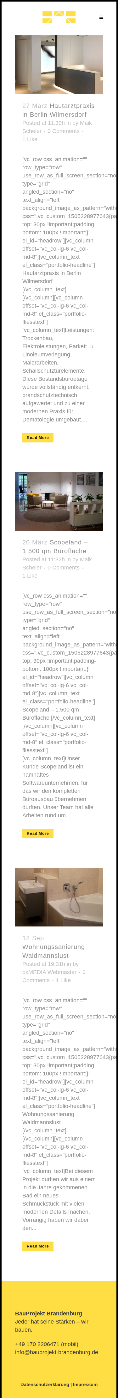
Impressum (85, 1384)
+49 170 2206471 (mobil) (46, 1344)
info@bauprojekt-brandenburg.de (56, 1352)
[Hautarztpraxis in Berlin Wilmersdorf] (59, 64)
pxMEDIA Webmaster (49, 972)
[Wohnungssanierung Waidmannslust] (59, 897)
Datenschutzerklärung (44, 1384)
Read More (38, 438)
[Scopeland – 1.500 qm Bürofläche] (59, 501)
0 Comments (64, 131)
